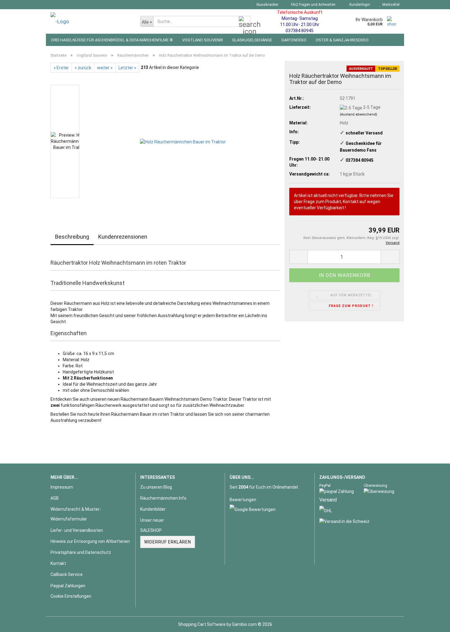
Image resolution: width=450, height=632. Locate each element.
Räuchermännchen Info (163, 498)
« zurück (83, 67)
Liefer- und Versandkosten (77, 530)
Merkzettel (390, 4)
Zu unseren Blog (156, 487)
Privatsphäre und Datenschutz (81, 552)
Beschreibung (72, 236)
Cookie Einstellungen (71, 596)
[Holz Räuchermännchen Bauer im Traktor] (183, 141)
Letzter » (127, 67)
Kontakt (58, 563)
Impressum (62, 487)
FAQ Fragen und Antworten (313, 4)
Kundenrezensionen (122, 236)
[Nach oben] (433, 622)
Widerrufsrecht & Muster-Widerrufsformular (76, 514)
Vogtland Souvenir (202, 40)
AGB (55, 498)
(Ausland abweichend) (358, 114)
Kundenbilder (153, 509)
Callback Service (67, 574)
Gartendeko (293, 40)
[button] (298, 257)
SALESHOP (151, 530)
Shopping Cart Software (202, 624)
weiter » (105, 67)
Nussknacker (267, 4)
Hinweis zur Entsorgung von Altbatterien (90, 541)
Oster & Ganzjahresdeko (342, 40)
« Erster (61, 67)
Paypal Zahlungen (68, 585)
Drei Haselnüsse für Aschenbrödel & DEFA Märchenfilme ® (112, 40)
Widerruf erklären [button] (167, 541)
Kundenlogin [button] (358, 4)
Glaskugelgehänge (252, 40)
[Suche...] (244, 21)
